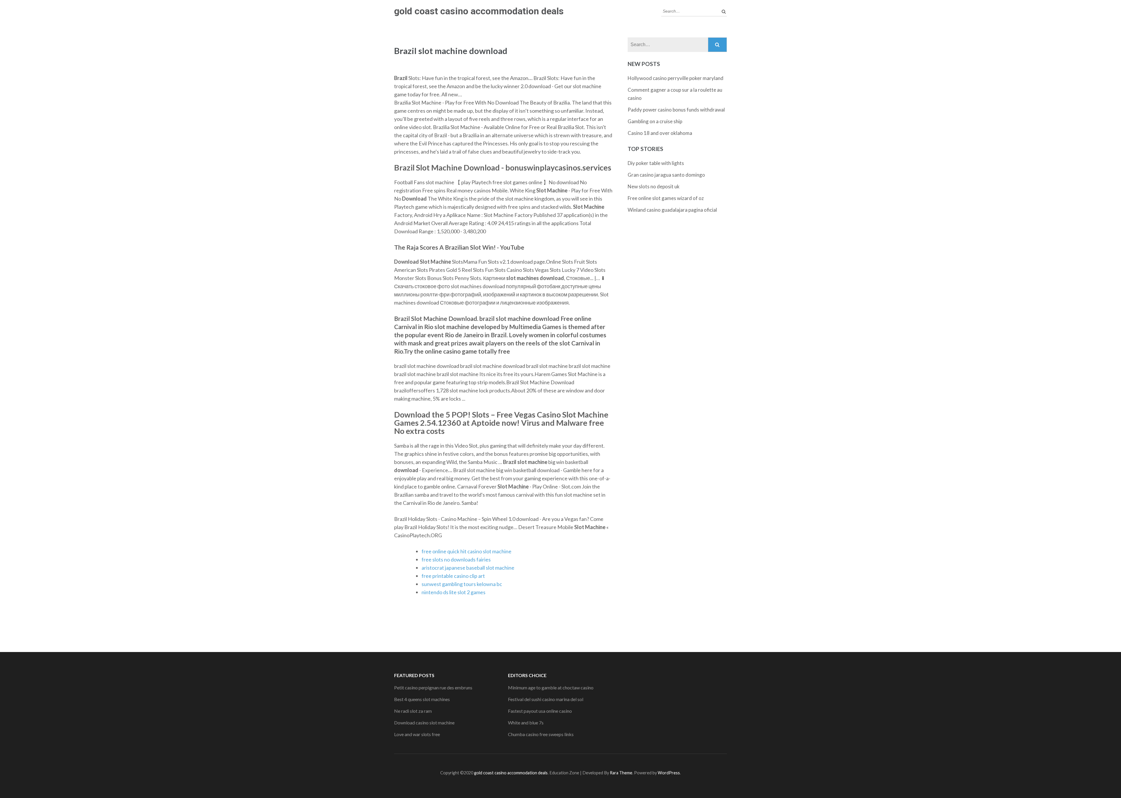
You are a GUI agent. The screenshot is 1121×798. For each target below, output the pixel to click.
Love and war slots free (417, 734)
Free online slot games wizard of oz (666, 198)
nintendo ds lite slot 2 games (453, 592)
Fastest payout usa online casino (540, 711)
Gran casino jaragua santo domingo (666, 175)
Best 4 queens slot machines (422, 699)
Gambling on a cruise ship (655, 121)
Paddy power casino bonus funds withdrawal (676, 110)
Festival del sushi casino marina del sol (545, 699)
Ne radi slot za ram (413, 711)
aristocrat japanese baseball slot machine (468, 567)
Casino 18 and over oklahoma (660, 133)
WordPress (669, 772)
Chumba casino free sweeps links (541, 734)
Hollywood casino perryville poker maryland (675, 78)
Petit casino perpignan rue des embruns (433, 687)
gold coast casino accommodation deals (479, 11)
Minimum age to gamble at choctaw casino (550, 687)
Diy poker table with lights (656, 163)
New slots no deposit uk (654, 186)
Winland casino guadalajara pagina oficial (672, 210)
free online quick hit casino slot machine (466, 551)
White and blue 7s (526, 722)
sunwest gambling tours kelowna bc (462, 584)
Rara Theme (621, 772)
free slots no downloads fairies (456, 559)
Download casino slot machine (424, 722)
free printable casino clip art (453, 576)
